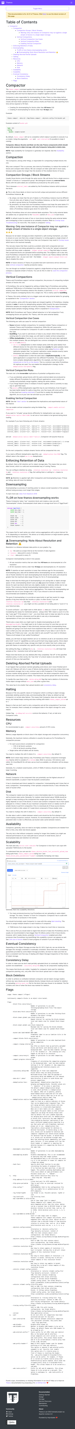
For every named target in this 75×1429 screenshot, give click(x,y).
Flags (15, 80)
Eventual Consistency (20, 74)
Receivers (56, 349)
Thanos (8, 2)
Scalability (16, 72)
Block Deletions (22, 78)
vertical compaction (17, 265)
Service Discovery (45, 1401)
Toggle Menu (37, 8)
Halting (15, 56)
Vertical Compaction (41, 935)
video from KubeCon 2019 (28, 494)
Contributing (43, 1405)
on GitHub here (40, 1383)
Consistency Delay (23, 76)
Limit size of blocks (15, 939)
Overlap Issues (64, 240)
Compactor (13, 26)
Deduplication (54, 309)
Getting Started (44, 1395)
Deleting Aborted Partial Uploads (24, 54)
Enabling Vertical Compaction (31, 43)
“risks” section (21, 401)
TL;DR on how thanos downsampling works (32, 50)
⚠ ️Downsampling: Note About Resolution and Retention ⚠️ (37, 52)
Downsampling (18, 48)
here (44, 14)
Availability (17, 70)
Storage (41, 1399)
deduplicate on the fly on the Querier (26, 362)
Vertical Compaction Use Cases (32, 39)
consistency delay (50, 685)
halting (48, 223)
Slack (10, 1412)
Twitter (10, 1416)
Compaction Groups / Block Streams (29, 30)
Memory (20, 63)
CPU (18, 61)
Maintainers (43, 1403)
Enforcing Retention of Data (23, 46)
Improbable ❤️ (52, 1417)
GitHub (10, 1414)
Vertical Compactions (24, 37)
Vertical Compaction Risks (30, 41)
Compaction (17, 28)
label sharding (56, 921)
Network (20, 65)
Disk (18, 67)
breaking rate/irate (27, 392)
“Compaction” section (26, 298)
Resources (16, 59)
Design (41, 1397)
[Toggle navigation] (71, 2)
